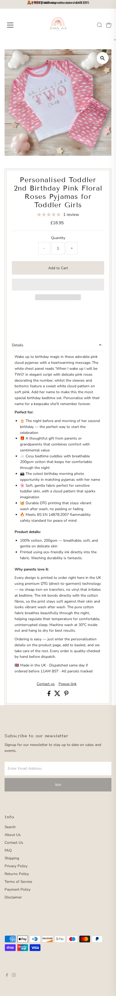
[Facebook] (7, 975)
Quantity (58, 237)
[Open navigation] (16, 25)
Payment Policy (17, 889)
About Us (13, 834)
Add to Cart (58, 268)
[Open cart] (108, 25)
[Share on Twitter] (58, 694)
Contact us (46, 684)
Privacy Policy (16, 866)
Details (17, 345)
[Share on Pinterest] (66, 694)
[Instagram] (14, 975)
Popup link (68, 684)
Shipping (12, 858)
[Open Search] (99, 25)
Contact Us (14, 842)
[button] (49, 214)
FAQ (8, 850)
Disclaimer (13, 897)
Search (10, 826)
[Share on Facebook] (49, 694)
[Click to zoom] (103, 58)
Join (58, 784)
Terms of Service (18, 881)
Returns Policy (17, 873)
